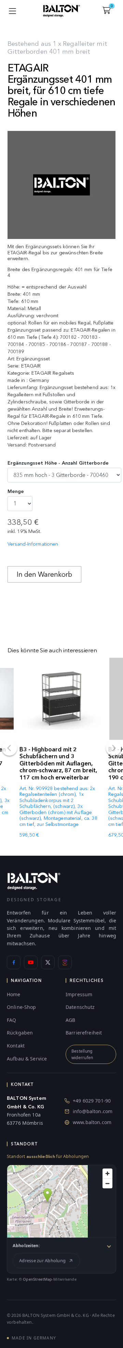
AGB (70, 1020)
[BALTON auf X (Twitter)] (48, 962)
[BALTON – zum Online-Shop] (34, 881)
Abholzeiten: (26, 1246)
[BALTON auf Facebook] (13, 962)
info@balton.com (92, 1111)
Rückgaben (20, 1032)
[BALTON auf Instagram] (65, 962)
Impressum (79, 994)
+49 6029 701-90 (92, 1100)
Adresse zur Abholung (42, 1260)
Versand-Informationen (33, 544)
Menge (16, 491)
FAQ (11, 1020)
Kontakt (16, 1045)
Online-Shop (21, 1007)
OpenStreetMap (37, 1279)
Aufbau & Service (27, 1058)
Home (13, 994)
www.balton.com (92, 1122)
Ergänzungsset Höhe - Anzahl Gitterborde (58, 463)
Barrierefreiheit (84, 1032)
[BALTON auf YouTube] (31, 962)
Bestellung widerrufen (82, 1054)
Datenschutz (80, 1007)
